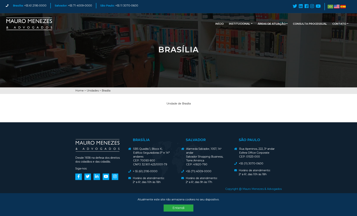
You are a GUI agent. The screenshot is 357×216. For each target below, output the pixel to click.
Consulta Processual (310, 23)
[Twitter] (295, 6)
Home (79, 90)
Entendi (178, 208)
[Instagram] (312, 6)
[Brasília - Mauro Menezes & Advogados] (29, 24)
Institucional (239, 23)
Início (219, 23)
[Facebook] (306, 6)
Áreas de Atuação (272, 23)
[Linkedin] (301, 6)
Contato (339, 23)
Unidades (93, 90)
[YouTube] (318, 6)
